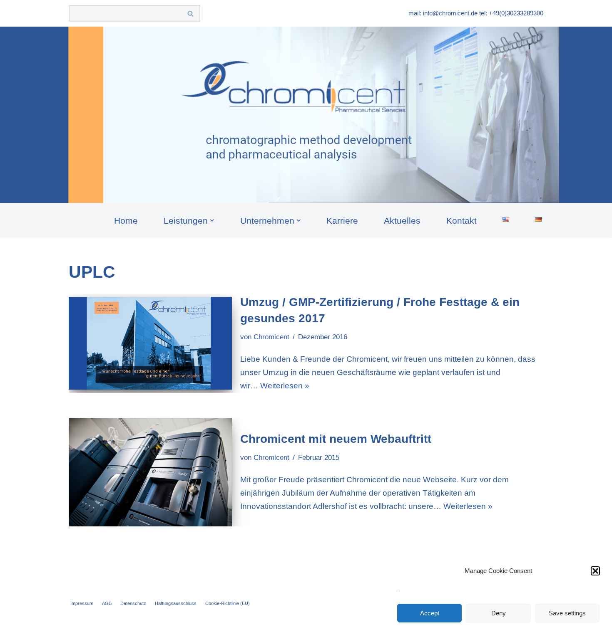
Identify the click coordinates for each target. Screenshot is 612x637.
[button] (595, 571)
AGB (107, 603)
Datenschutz (133, 603)
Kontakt (461, 220)
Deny (498, 613)
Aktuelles (402, 220)
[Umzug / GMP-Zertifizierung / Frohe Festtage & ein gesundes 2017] (150, 343)
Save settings (567, 613)
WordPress (170, 625)
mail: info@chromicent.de (443, 13)
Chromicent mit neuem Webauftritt (335, 438)
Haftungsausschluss (176, 603)
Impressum (81, 603)
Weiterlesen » (284, 385)
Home (126, 220)
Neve (78, 625)
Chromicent (271, 337)
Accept (429, 613)
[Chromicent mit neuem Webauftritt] (150, 472)
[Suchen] (191, 13)
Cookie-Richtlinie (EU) (227, 603)
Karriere (342, 220)
